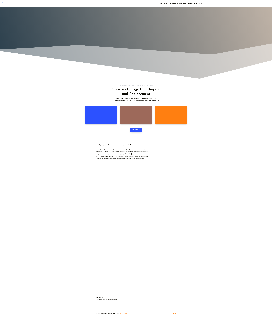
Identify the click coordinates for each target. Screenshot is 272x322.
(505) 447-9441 (211, 3)
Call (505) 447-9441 (147, 50)
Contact (200, 3)
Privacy (120, 313)
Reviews (190, 3)
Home (160, 3)
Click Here (154, 299)
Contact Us (136, 129)
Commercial (182, 3)
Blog (195, 3)
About (165, 3)
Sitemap (125, 313)
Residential (173, 3)
